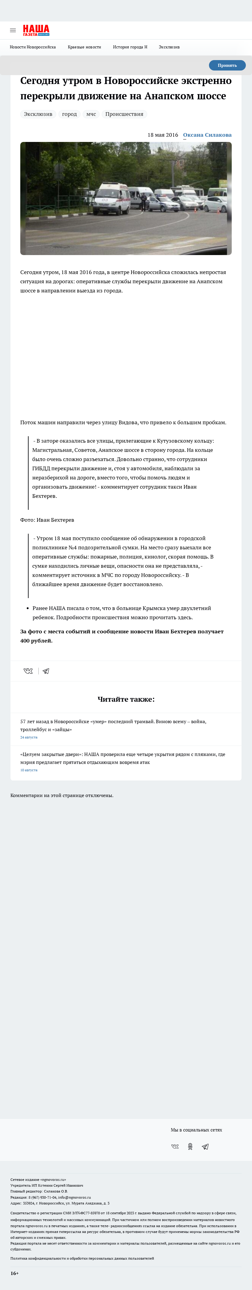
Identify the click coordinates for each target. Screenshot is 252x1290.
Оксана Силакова (207, 134)
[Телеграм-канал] (205, 1146)
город (69, 113)
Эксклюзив (169, 47)
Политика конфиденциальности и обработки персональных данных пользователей (82, 1258)
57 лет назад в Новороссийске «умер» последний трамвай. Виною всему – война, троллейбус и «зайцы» (113, 728)
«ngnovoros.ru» (53, 1179)
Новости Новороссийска (33, 47)
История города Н (130, 47)
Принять (227, 65)
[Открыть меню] (13, 30)
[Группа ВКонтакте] (175, 1146)
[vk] (28, 671)
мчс (91, 113)
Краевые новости (84, 47)
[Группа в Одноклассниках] (190, 1146)
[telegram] (48, 671)
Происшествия (124, 113)
